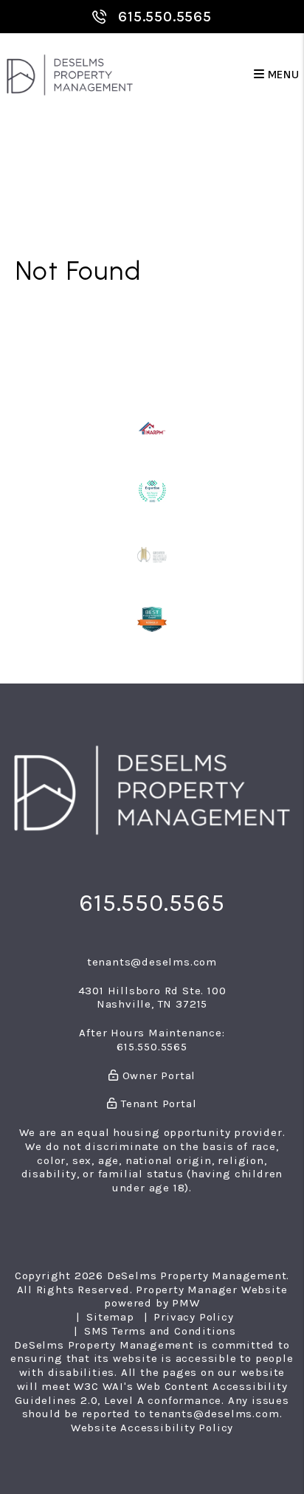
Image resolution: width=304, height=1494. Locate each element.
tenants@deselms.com (152, 961)
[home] (69, 74)
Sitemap (110, 1316)
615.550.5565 (165, 16)
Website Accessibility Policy (152, 1427)
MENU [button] (282, 75)
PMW (185, 1302)
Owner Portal (157, 1075)
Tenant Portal (156, 1103)
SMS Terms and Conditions (160, 1331)
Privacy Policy (193, 1316)
